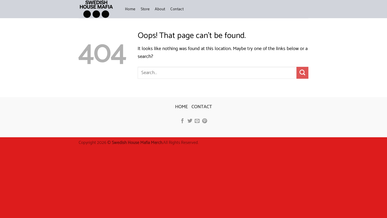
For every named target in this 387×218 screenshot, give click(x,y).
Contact (177, 9)
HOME (181, 107)
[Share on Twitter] (189, 121)
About (160, 9)
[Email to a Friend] (197, 121)
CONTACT (201, 107)
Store (145, 9)
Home (130, 9)
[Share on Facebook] (182, 121)
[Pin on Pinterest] (204, 121)
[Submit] (302, 73)
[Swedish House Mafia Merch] (99, 9)
